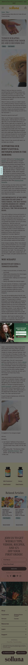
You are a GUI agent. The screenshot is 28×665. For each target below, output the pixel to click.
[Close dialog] (26, 324)
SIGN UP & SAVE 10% (21, 336)
